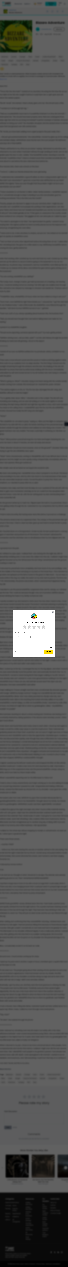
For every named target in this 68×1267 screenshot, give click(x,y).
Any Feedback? (20, 633)
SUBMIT (48, 652)
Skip (16, 652)
